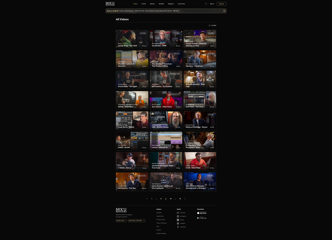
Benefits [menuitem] (161, 4)
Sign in (212, 4)
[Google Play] (206, 218)
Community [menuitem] (181, 4)
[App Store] (206, 213)
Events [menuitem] (144, 4)
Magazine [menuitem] (171, 4)
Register (221, 4)
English (120, 220)
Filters (213, 25)
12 (180, 199)
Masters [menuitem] (152, 4)
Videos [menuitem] (135, 4)
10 (171, 199)
